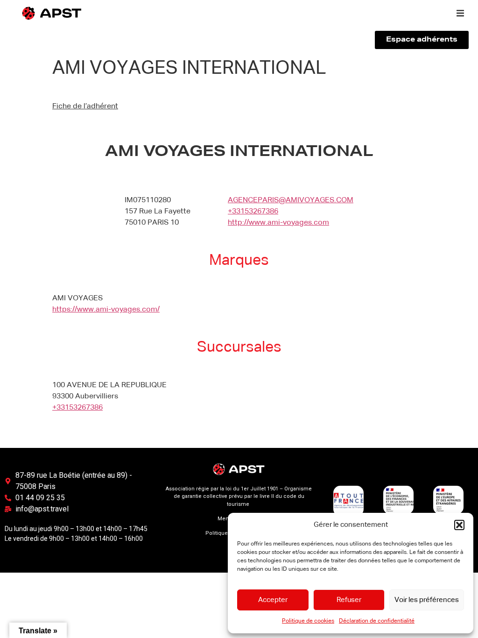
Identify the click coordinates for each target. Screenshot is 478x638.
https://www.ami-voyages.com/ (106, 309)
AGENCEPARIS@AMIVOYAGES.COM (290, 200)
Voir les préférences (426, 599)
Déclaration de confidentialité (377, 621)
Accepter (273, 599)
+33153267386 (253, 211)
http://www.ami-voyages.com (278, 223)
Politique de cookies (308, 621)
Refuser (349, 599)
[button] (459, 525)
